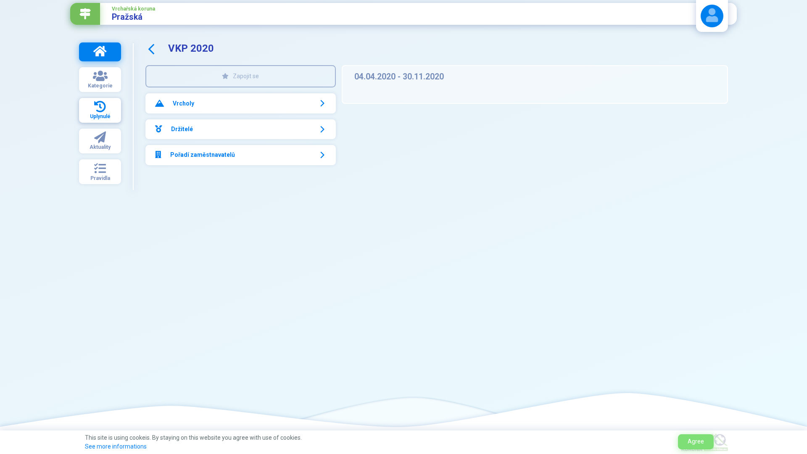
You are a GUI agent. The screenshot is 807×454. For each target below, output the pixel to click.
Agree (696, 441)
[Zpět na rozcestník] (85, 14)
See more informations (116, 446)
